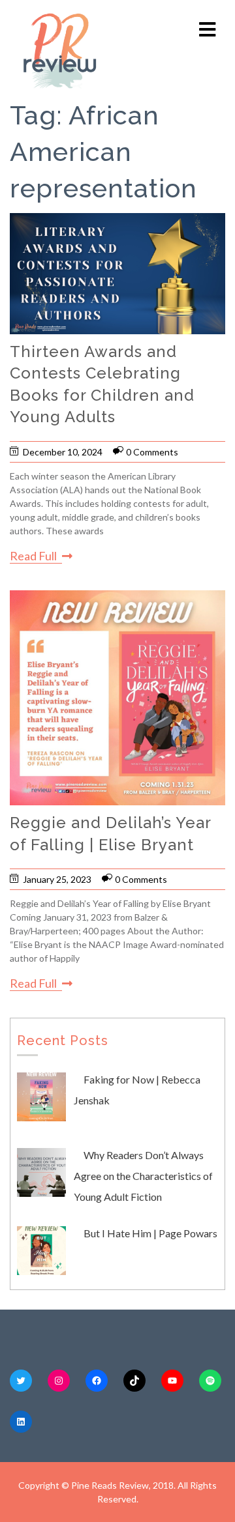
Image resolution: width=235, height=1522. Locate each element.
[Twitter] (21, 1380)
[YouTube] (172, 1380)
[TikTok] (134, 1380)
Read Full (33, 556)
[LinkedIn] (21, 1421)
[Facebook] (96, 1380)
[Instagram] (59, 1380)
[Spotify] (210, 1380)
